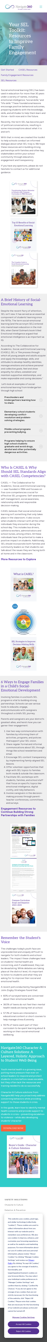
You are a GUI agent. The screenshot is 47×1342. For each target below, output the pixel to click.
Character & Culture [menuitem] (14, 1205)
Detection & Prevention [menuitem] (15, 1210)
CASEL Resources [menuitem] (28, 69)
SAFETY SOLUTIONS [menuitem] (16, 1200)
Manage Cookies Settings (23, 1317)
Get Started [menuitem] (7, 69)
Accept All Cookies (23, 1324)
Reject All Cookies (23, 1331)
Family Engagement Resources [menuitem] (17, 75)
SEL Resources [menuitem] (8, 80)
